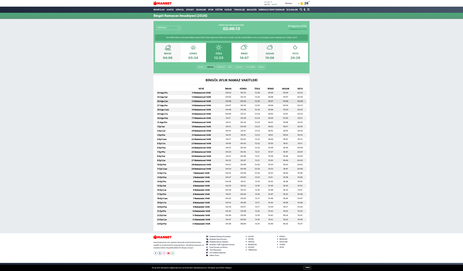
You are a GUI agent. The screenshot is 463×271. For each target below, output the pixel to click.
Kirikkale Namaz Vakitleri (219, 242)
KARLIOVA (221, 67)
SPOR (210, 10)
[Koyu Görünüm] (304, 9)
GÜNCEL (180, 10)
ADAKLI (201, 67)
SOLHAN (238, 67)
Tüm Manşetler (215, 250)
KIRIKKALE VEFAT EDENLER (271, 10)
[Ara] (301, 9)
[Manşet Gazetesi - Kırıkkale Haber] (162, 3)
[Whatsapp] (173, 253)
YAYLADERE (250, 67)
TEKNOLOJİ (239, 10)
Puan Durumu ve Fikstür (219, 247)
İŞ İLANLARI (292, 10)
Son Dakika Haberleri (218, 253)
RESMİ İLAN (159, 10)
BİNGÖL (210, 67)
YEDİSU (261, 67)
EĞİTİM (218, 10)
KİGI (230, 67)
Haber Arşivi (214, 255)
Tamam (307, 267)
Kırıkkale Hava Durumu (218, 239)
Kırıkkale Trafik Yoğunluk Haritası (222, 245)
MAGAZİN (252, 10)
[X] (160, 253)
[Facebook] (155, 253)
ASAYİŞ (170, 10)
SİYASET (190, 10)
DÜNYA (282, 236)
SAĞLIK (228, 10)
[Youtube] (168, 253)
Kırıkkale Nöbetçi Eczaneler (220, 236)
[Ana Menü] (308, 9)
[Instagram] (164, 253)
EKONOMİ (201, 10)
